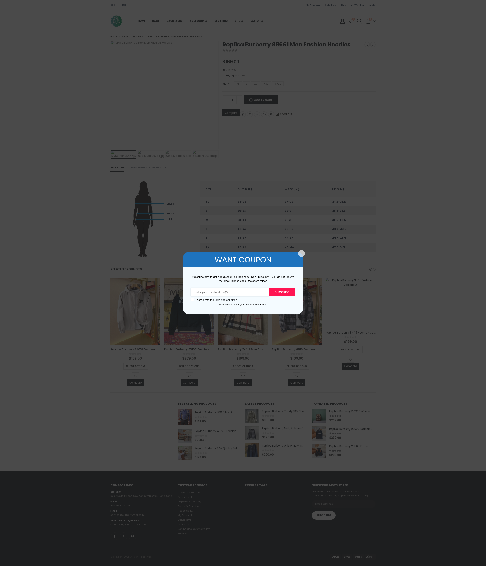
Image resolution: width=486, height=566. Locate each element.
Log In (372, 4)
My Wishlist (357, 4)
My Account (313, 4)
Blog (343, 4)
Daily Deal (330, 4)
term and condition (226, 299)
